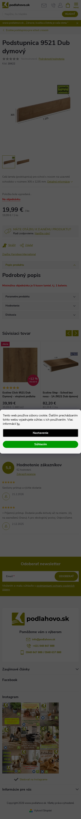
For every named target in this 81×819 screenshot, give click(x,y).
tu (18, 424)
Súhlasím (40, 444)
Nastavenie (40, 433)
